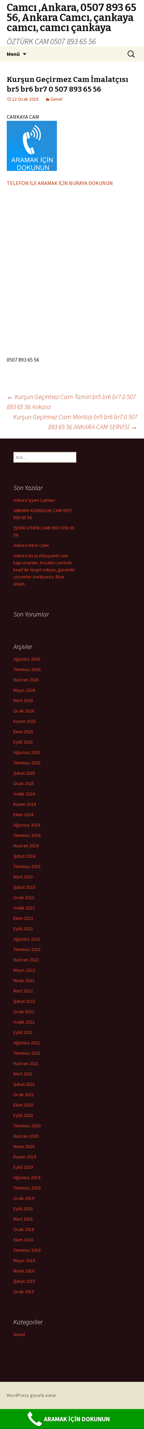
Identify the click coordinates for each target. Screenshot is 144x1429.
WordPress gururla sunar (31, 1395)
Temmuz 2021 (27, 1053)
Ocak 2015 (23, 1292)
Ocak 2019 (23, 1198)
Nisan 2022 (23, 980)
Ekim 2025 (23, 732)
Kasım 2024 (24, 804)
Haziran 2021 (26, 1063)
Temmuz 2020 (27, 1126)
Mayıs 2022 (24, 970)
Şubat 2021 (24, 1084)
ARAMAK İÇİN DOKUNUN (77, 1419)
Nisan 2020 (23, 1146)
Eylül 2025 (23, 742)
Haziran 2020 (26, 1136)
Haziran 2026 (26, 680)
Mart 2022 (23, 991)
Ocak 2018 (23, 1229)
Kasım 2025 (24, 721)
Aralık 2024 (24, 794)
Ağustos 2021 (26, 1043)
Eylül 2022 (23, 929)
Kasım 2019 (24, 1157)
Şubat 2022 (24, 1001)
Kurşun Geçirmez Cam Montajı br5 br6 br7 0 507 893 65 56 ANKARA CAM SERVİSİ (75, 421)
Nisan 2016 (23, 1271)
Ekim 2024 (23, 815)
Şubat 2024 (24, 856)
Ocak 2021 (23, 1094)
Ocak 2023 (23, 897)
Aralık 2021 (24, 1022)
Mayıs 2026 (24, 690)
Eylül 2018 (23, 1209)
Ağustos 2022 (26, 939)
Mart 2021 (23, 1074)
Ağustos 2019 (26, 1177)
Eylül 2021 (23, 1032)
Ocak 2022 (23, 1012)
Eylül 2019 (23, 1167)
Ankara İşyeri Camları (34, 500)
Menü (13, 54)
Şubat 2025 (24, 773)
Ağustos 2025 (26, 752)
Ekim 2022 (23, 918)
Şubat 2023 (24, 887)
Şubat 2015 (24, 1281)
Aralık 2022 (24, 908)
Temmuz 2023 (27, 866)
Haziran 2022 (26, 960)
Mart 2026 (23, 700)
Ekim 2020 (23, 1105)
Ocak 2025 (23, 783)
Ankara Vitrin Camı (31, 545)
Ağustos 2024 (26, 825)
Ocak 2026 (23, 711)
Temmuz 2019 (27, 1188)
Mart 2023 (23, 877)
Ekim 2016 (23, 1240)
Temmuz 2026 (27, 669)
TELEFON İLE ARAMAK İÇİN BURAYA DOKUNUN (60, 183)
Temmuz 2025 (27, 763)
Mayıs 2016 (24, 1260)
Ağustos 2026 (26, 659)
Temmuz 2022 (27, 949)
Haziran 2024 (26, 846)
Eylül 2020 (23, 1115)
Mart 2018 (23, 1219)
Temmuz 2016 (27, 1250)
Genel (56, 99)
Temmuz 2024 (27, 835)
